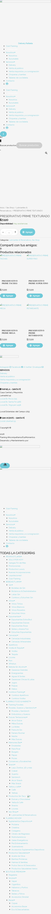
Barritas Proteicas (19, 859)
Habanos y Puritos (20, 887)
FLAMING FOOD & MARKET (18, 701)
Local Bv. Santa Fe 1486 (10, 402)
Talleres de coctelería (18, 78)
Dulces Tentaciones (17, 717)
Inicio (2, 208)
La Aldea (15, 727)
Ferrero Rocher (18, 733)
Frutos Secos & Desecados (24, 865)
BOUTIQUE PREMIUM (15, 871)
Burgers (15, 752)
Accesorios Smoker (20, 897)
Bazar (11, 900)
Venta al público (16, 68)
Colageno (16, 831)
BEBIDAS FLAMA (13, 582)
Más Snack (16, 783)
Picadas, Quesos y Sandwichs (22, 708)
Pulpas (15, 686)
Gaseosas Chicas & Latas (23, 679)
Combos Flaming (16, 692)
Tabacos (15, 890)
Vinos (11, 601)
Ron (10, 660)
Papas (14, 755)
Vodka (14, 651)
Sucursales (13, 59)
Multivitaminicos (19, 837)
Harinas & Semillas (20, 862)
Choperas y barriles (17, 74)
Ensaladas (16, 745)
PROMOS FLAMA (13, 556)
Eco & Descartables (20, 909)
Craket (14, 771)
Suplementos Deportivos (20, 821)
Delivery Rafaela (25, 43)
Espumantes (14, 616)
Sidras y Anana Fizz (20, 629)
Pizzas (14, 758)
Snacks (15, 805)
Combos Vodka (18, 698)
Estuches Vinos (18, 613)
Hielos (14, 689)
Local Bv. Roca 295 (8, 399)
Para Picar (16, 749)
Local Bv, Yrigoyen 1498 (10, 405)
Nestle (14, 736)
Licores (12, 657)
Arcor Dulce (17, 720)
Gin (10, 585)
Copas (14, 903)
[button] (25, 248)
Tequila (15, 654)
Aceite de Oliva (18, 856)
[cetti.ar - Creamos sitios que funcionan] (20, 454)
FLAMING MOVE (13, 818)
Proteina (15, 824)
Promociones (14, 566)
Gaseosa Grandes (20, 670)
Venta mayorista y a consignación (24, 71)
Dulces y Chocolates (21, 799)
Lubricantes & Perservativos (20, 240)
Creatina (15, 827)
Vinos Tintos (17, 604)
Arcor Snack (17, 780)
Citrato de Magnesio (21, 834)
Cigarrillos (16, 884)
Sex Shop (10, 208)
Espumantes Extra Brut (22, 619)
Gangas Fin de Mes (17, 563)
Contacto (10, 81)
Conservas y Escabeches (20, 761)
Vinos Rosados (18, 610)
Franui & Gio (17, 730)
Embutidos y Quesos (21, 714)
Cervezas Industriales (21, 638)
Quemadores (17, 846)
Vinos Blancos (18, 607)
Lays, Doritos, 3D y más (22, 767)
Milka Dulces (17, 723)
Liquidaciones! (15, 575)
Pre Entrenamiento (20, 843)
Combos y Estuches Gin (22, 597)
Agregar (29, 232)
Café (14, 790)
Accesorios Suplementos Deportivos (28, 849)
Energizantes (17, 673)
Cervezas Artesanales (21, 641)
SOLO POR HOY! (16, 559)
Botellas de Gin (18, 588)
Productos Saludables (19, 853)
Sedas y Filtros (18, 894)
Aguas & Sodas (18, 676)
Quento (15, 774)
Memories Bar (15, 742)
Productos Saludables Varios (24, 868)
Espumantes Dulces (20, 623)
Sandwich (16, 777)
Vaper (14, 881)
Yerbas (15, 793)
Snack (11, 764)
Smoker (12, 878)
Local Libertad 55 (8, 421)
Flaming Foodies (16, 705)
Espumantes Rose (20, 626)
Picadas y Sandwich (20, 711)
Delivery (12, 65)
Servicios (10, 62)
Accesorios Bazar (19, 906)
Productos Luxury (17, 569)
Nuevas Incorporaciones (19, 572)
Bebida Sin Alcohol (17, 667)
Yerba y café (14, 786)
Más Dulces (17, 739)
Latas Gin (16, 594)
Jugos (14, 682)
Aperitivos (13, 645)
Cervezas (13, 635)
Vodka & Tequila (16, 648)
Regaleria (13, 875)
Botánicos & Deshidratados (24, 591)
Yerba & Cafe (17, 802)
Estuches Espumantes (21, 632)
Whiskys (12, 663)
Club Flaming (14, 578)
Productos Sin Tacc (17, 796)
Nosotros (10, 52)
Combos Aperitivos (20, 695)
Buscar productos (8, 145)
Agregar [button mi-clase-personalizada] (9, 296)
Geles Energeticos (20, 840)
